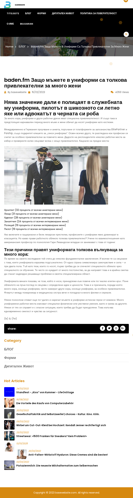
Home (9, 46)
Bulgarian (26, 23)
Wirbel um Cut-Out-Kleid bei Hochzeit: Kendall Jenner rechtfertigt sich (61, 425)
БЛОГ (28, 13)
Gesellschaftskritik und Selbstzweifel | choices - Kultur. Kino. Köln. (58, 414)
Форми (41, 13)
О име (10, 23)
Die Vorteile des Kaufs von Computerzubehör (45, 403)
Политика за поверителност (98, 13)
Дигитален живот (63, 13)
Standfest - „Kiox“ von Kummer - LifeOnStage (45, 392)
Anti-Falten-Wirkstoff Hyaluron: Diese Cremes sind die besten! (68, 454)
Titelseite (13, 13)
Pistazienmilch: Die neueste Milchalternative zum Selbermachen (57, 465)
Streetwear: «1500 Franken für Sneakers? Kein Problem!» (51, 436)
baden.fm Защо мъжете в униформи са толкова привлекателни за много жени (80, 46)
